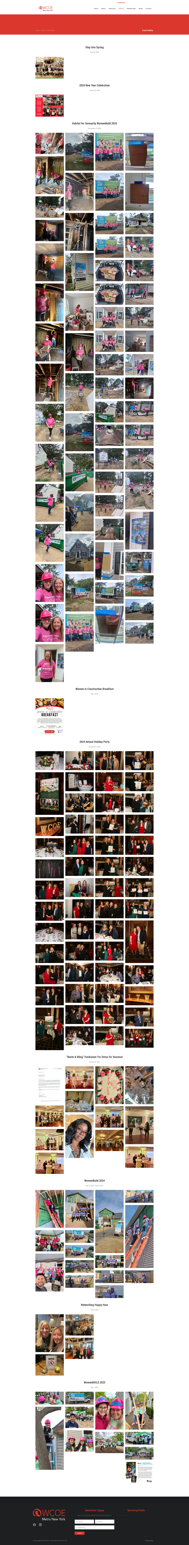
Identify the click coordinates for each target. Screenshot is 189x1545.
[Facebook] (34, 1524)
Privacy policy (149, 1540)
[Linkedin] (40, 1524)
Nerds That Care (62, 1540)
